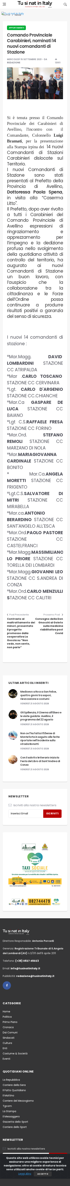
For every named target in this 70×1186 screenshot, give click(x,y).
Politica (7, 1017)
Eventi (6, 1059)
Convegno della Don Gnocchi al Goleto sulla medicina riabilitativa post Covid (49, 626)
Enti (5, 1048)
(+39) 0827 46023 (27, 961)
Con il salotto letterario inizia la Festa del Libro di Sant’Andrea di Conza (40, 761)
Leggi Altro (24, 1174)
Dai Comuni (10, 1032)
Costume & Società (15, 1053)
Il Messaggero (11, 1116)
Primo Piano (10, 1022)
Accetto (42, 1173)
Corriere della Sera (14, 1085)
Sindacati (8, 1038)
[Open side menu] (4, 4)
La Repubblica (11, 1080)
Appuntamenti (16, 27)
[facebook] (7, 985)
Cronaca (8, 1027)
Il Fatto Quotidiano (14, 1090)
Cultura (7, 1043)
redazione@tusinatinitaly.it (35, 976)
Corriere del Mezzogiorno (18, 1101)
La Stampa (9, 1111)
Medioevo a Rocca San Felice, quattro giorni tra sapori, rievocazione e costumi (38, 695)
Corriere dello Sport (15, 1127)
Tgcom (7, 1106)
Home (6, 1011)
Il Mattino (8, 1095)
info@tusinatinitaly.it (25, 968)
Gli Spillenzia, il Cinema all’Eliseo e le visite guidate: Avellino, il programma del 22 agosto (40, 716)
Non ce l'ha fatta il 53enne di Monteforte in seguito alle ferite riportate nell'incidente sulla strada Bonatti (40, 738)
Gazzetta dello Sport (15, 1122)
